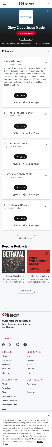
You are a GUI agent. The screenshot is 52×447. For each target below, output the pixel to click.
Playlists (5, 372)
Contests (30, 368)
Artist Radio (7, 368)
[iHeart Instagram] (17, 344)
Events (29, 364)
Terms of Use (29, 438)
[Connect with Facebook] (3, 344)
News (29, 356)
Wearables (31, 392)
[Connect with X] (10, 344)
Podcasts (6, 364)
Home (29, 388)
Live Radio (6, 360)
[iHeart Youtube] (25, 344)
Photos (29, 372)
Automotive (31, 383)
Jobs (4, 408)
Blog (4, 392)
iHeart (4, 356)
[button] (20, 95)
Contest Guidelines (9, 400)
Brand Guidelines (9, 396)
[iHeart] (26, 4)
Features (30, 360)
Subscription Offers (9, 404)
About (4, 383)
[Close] (49, 416)
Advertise (6, 388)
